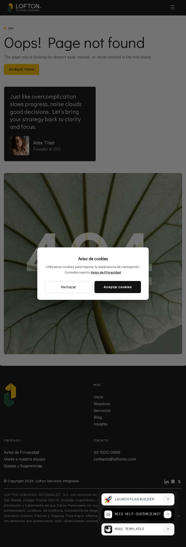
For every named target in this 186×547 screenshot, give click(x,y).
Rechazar (68, 287)
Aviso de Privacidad (106, 272)
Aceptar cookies (118, 287)
